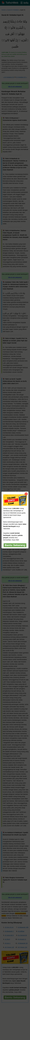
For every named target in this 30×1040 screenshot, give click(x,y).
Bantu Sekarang (15, 545)
